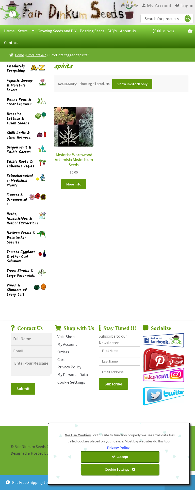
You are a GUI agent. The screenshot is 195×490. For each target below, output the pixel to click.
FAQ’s (112, 30)
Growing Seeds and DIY (57, 30)
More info (73, 184)
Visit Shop (66, 336)
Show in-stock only (132, 84)
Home (9, 30)
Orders (63, 351)
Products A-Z (36, 55)
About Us (128, 30)
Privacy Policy (69, 366)
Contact (11, 42)
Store (23, 30)
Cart (61, 359)
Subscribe (113, 383)
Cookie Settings (71, 382)
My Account (67, 344)
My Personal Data (72, 374)
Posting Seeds (92, 30)
